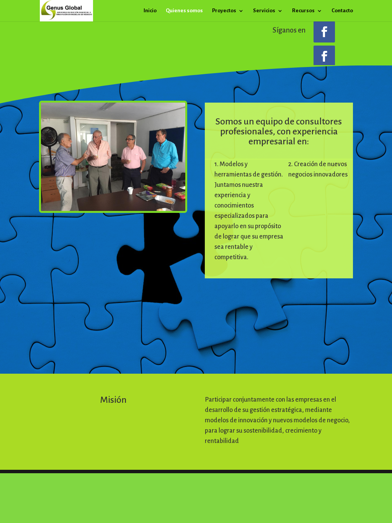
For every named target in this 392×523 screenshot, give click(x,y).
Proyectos (224, 10)
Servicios (264, 10)
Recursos (303, 10)
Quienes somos (184, 10)
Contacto (342, 10)
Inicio (150, 10)
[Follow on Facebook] (324, 31)
